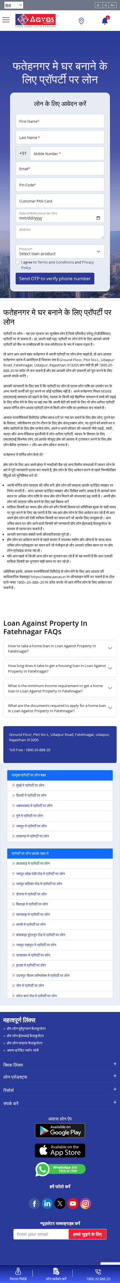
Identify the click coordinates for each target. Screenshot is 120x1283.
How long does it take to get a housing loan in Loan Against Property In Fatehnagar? (57, 668)
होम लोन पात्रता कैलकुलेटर (24, 1042)
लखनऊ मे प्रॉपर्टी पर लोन (32, 836)
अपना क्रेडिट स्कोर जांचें (23, 1050)
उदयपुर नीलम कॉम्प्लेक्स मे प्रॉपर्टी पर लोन (42, 975)
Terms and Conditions (56, 262)
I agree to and (57, 265)
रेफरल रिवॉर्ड (18, 1278)
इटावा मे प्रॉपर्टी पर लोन (31, 965)
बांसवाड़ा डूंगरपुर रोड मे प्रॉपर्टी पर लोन (40, 934)
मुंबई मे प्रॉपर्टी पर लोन (30, 785)
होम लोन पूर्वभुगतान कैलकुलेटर (26, 1028)
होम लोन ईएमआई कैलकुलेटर (25, 1035)
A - (99, 5)
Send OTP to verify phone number (55, 279)
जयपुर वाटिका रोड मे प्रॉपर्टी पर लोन (39, 883)
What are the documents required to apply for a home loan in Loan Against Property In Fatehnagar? (57, 708)
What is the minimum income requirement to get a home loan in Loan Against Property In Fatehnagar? (55, 688)
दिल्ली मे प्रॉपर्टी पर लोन (31, 795)
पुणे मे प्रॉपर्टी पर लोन (29, 815)
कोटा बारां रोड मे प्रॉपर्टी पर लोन (36, 995)
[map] (81, 22)
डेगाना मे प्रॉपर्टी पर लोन (31, 894)
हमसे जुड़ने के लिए (87, 1234)
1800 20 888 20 (98, 1278)
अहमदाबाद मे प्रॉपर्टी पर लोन (34, 805)
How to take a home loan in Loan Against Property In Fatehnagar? (52, 648)
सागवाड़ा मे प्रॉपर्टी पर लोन (33, 914)
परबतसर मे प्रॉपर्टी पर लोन (33, 955)
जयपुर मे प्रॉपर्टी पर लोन (31, 825)
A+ (113, 5)
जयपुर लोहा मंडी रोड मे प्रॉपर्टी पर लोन (40, 873)
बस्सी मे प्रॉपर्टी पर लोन (30, 924)
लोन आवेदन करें (56, 1278)
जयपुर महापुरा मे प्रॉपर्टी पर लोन (36, 944)
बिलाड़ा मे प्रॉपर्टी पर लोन (32, 904)
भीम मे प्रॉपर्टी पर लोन (30, 985)
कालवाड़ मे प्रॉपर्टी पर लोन (33, 863)
